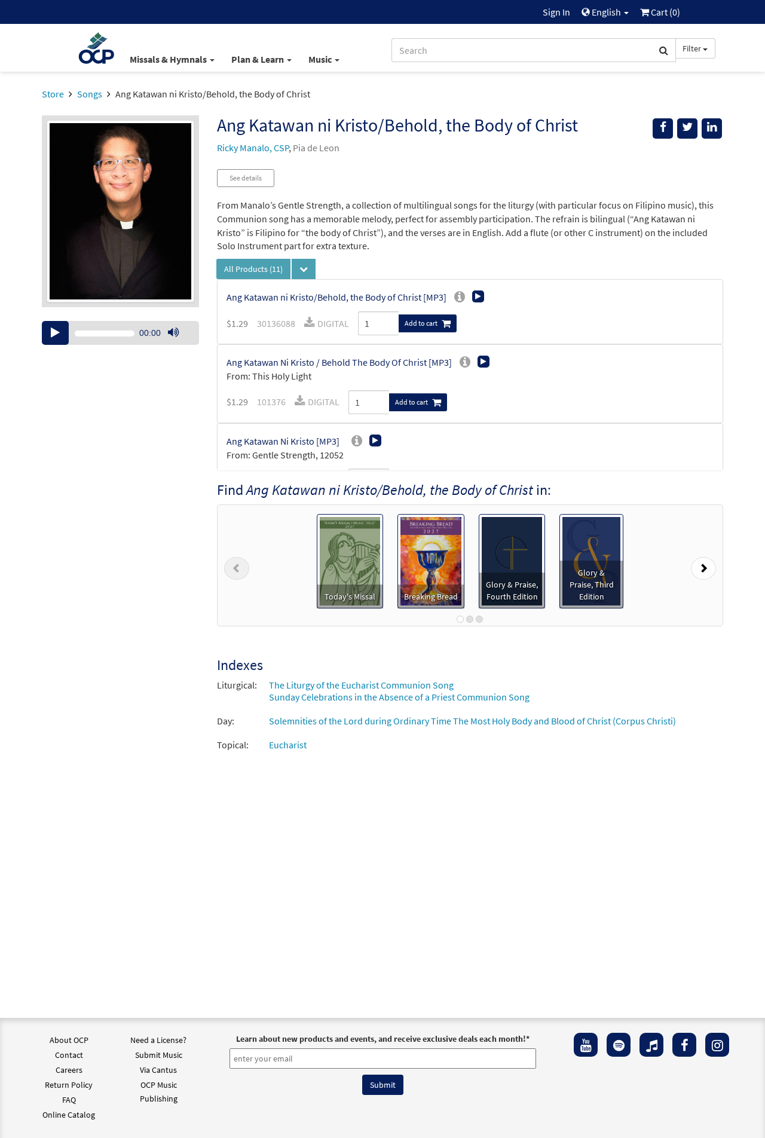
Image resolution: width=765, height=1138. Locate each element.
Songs (89, 94)
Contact (69, 1055)
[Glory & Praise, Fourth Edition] (512, 560)
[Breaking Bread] (430, 560)
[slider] (179, 344)
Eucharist (288, 745)
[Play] (55, 333)
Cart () (664, 12)
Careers (69, 1069)
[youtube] (586, 1045)
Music (320, 59)
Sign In (556, 12)
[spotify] (619, 1045)
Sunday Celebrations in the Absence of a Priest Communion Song (399, 697)
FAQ (69, 1099)
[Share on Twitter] (687, 128)
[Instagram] (717, 1045)
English (606, 12)
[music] (651, 1045)
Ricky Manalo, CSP (253, 148)
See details (246, 177)
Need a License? (158, 1040)
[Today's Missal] (350, 560)
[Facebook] (684, 1045)
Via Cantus (158, 1069)
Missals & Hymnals (169, 59)
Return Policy (69, 1084)
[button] (237, 565)
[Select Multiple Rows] (304, 269)
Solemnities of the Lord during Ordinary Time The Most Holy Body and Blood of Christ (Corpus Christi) (472, 721)
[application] (120, 333)
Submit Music (158, 1055)
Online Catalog (68, 1114)
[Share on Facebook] (663, 128)
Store (53, 94)
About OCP (69, 1040)
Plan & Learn (258, 59)
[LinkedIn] (712, 128)
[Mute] (173, 333)
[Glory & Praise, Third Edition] (591, 560)
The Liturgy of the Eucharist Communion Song (361, 685)
